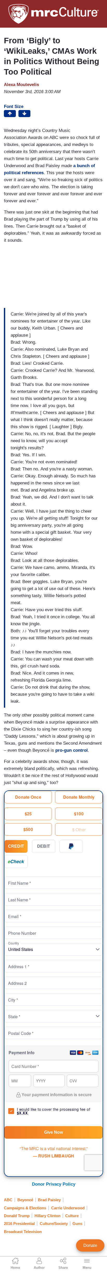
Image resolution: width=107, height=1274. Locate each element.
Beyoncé (25, 1200)
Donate (90, 1245)
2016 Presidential (19, 1223)
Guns (77, 1223)
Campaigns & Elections (25, 1208)
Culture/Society (54, 1223)
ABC (8, 1200)
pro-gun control (71, 750)
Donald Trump (17, 1216)
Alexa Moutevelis (21, 84)
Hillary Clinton (48, 1216)
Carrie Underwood (68, 1208)
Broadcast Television (23, 1231)
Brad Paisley (49, 1200)
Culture (72, 1216)
